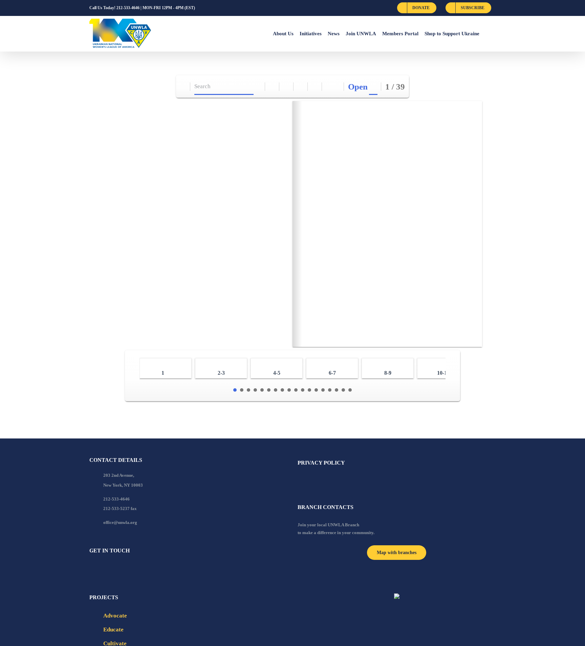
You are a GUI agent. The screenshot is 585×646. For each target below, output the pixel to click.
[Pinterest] (128, 569)
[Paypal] (110, 569)
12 (309, 390)
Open (358, 86)
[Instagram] (119, 569)
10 (296, 390)
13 (316, 390)
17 (343, 390)
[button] (487, 33)
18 (350, 390)
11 (302, 390)
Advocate (115, 615)
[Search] (258, 87)
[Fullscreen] (301, 87)
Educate (113, 629)
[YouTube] (101, 569)
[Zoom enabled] (315, 87)
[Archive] (183, 87)
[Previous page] (329, 87)
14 (323, 390)
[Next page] (337, 87)
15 (329, 390)
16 (336, 390)
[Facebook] (91, 569)
